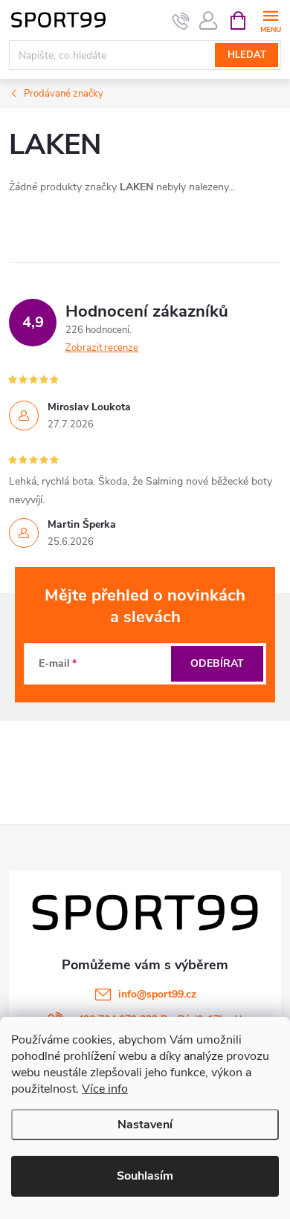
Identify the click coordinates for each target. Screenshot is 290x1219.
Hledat (247, 55)
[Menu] (270, 19)
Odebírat (217, 663)
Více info (105, 1089)
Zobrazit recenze (101, 348)
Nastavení (145, 1124)
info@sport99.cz (157, 994)
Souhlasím (145, 1176)
